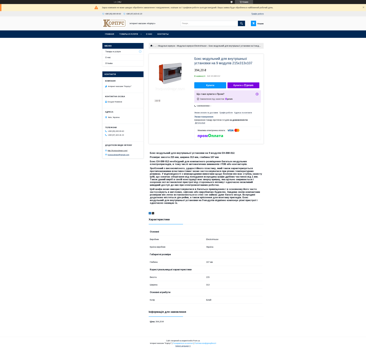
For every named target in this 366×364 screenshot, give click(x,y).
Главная (109, 34)
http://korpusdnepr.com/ (118, 151)
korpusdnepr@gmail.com (118, 155)
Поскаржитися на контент (183, 343)
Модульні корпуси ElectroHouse (192, 46)
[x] (153, 213)
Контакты (163, 34)
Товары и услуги (128, 34)
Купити (210, 85)
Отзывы (109, 63)
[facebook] (150, 213)
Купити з (238, 85)
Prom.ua (196, 341)
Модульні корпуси (166, 46)
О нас (149, 34)
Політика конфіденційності (205, 343)
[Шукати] (241, 23)
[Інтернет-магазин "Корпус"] (114, 27)
